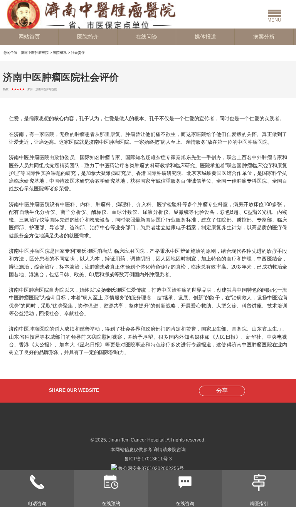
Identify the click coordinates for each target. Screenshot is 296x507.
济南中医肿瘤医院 (35, 53)
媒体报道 (205, 37)
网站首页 (29, 37)
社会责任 (78, 53)
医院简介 (88, 37)
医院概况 (60, 53)
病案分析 (264, 37)
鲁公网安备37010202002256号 (150, 468)
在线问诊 (146, 37)
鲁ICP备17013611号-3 (148, 459)
